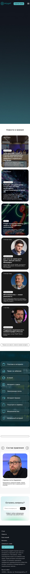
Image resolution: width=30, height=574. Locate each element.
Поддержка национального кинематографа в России (13, 330)
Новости (6, 221)
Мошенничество (13, 411)
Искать (22, 508)
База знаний (5, 537)
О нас (3, 531)
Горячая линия (18, 3)
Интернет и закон (13, 384)
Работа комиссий (8, 182)
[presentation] (2, 448)
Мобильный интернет (15, 418)
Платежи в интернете (15, 364)
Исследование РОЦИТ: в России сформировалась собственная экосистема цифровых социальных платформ (13, 156)
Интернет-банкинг (13, 398)
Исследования (7, 150)
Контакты (4, 540)
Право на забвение (14, 371)
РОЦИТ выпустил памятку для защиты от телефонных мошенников (14, 225)
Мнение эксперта (8, 256)
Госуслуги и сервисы (15, 405)
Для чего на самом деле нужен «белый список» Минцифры (12, 260)
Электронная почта (14, 391)
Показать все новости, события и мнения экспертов (15, 344)
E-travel (10, 378)
